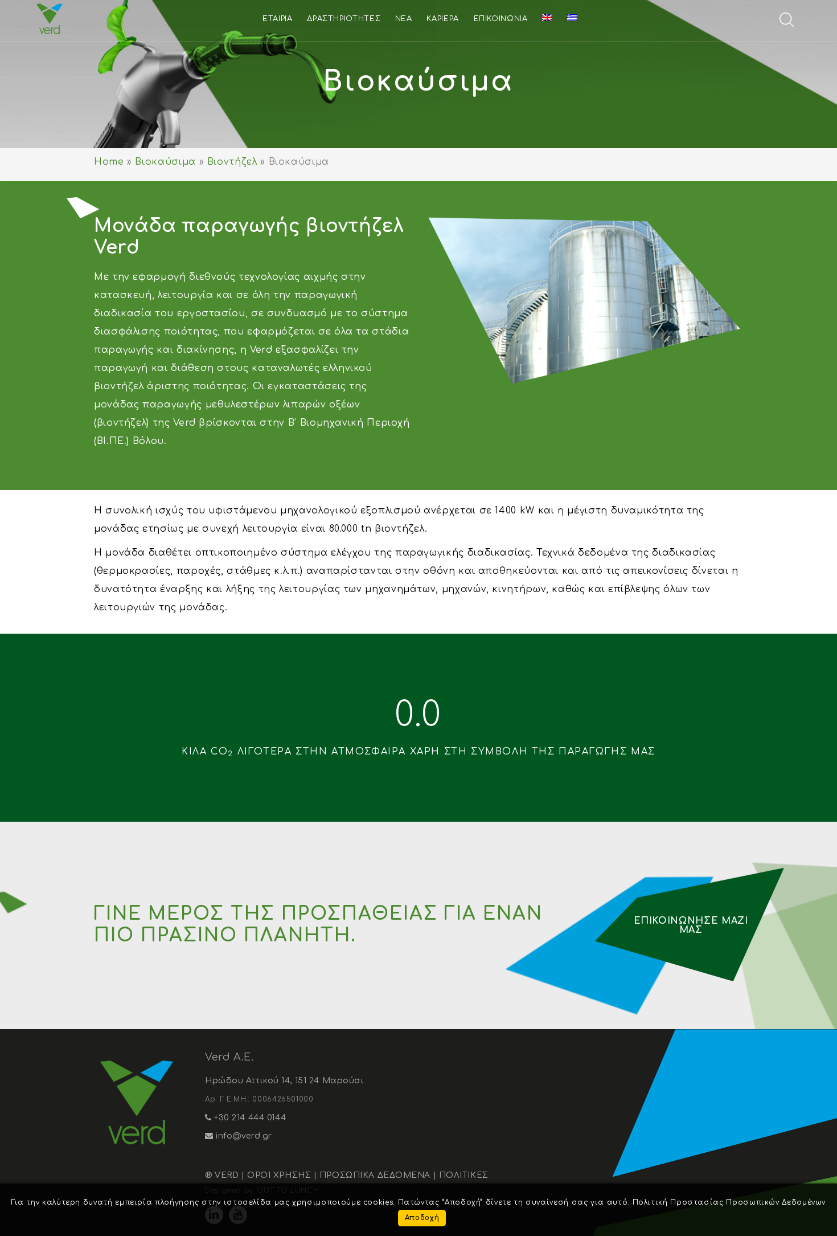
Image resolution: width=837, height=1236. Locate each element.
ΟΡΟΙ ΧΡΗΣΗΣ (279, 1175)
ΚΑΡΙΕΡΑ (442, 19)
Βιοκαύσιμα (165, 162)
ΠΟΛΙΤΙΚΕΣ (464, 1175)
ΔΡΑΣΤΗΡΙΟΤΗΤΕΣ (343, 19)
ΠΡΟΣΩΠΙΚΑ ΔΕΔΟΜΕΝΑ (374, 1175)
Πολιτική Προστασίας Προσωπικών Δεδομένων (729, 1202)
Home (109, 162)
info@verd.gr (243, 1136)
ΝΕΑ (403, 19)
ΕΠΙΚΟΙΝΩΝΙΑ (501, 19)
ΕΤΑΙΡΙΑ (277, 19)
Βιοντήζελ (232, 162)
